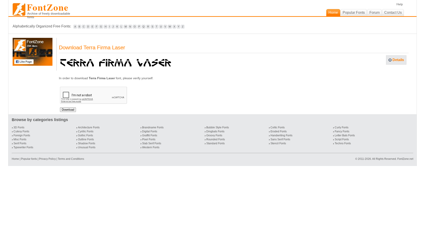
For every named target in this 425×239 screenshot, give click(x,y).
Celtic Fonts (277, 127)
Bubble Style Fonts (217, 127)
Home (16, 158)
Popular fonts (29, 158)
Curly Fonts (341, 127)
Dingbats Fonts (215, 131)
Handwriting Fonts (281, 135)
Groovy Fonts (214, 135)
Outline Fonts (86, 139)
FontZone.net (405, 158)
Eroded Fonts (278, 131)
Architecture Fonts (89, 127)
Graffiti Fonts (149, 135)
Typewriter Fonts (23, 147)
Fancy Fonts (342, 131)
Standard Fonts (215, 143)
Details (398, 60)
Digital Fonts (149, 131)
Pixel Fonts (148, 139)
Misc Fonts (20, 139)
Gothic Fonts (85, 135)
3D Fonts (19, 127)
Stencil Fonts (278, 143)
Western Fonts (150, 147)
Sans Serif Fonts (280, 139)
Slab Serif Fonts (151, 143)
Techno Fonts (343, 143)
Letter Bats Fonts (345, 135)
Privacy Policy (47, 158)
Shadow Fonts (86, 143)
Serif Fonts (20, 143)
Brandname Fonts (153, 127)
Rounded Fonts (215, 139)
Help (399, 4)
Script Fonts (342, 139)
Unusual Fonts (86, 147)
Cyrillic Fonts (85, 131)
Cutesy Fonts (21, 131)
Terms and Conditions (71, 158)
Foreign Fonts (22, 135)
